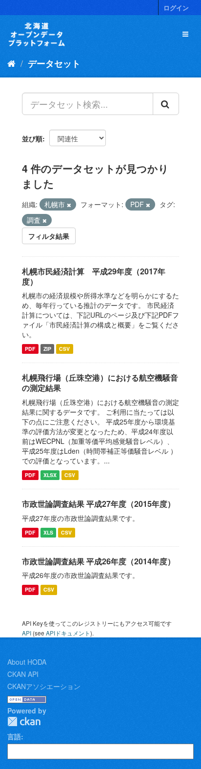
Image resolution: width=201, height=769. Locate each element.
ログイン (176, 7)
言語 (14, 736)
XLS (48, 532)
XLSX (50, 475)
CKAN (23, 721)
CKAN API (23, 674)
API (26, 633)
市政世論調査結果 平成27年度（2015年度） (98, 503)
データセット (54, 63)
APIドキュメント (68, 633)
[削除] (69, 205)
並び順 (32, 138)
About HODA (26, 662)
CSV (64, 348)
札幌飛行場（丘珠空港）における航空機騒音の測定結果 (100, 382)
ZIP (47, 348)
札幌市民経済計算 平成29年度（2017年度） (93, 276)
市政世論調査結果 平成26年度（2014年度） (98, 561)
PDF (30, 348)
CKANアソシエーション (43, 686)
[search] (166, 104)
